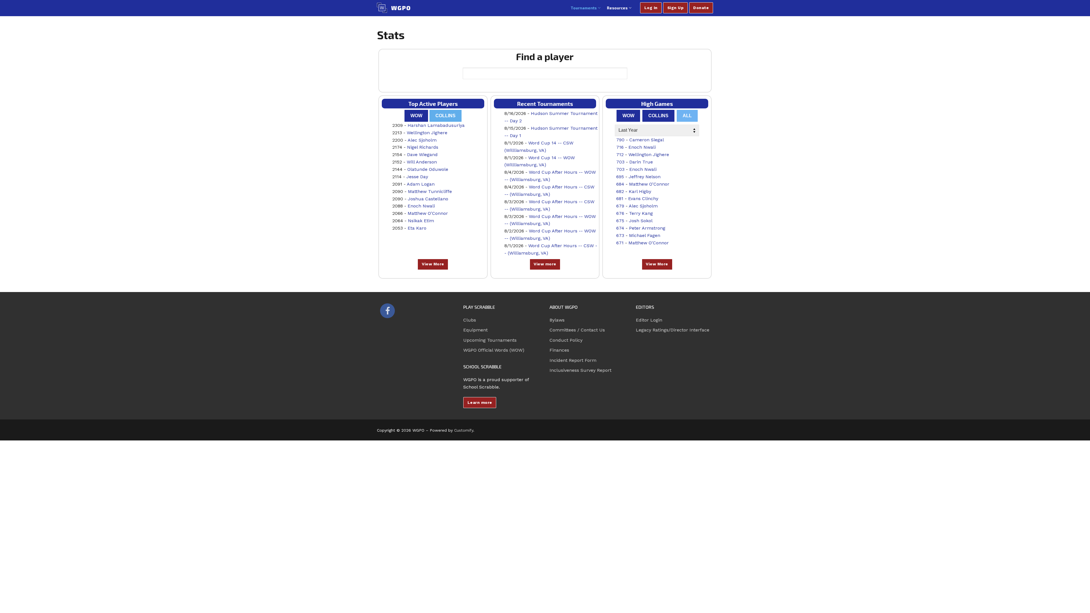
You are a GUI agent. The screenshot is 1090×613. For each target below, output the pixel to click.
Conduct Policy (566, 340)
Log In (651, 7)
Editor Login (649, 320)
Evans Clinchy (643, 198)
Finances (559, 350)
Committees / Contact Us (577, 330)
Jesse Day (417, 176)
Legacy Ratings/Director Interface (672, 330)
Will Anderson (422, 162)
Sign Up (675, 7)
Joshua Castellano (428, 198)
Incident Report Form (573, 360)
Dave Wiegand (422, 154)
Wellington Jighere (427, 132)
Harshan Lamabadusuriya (436, 125)
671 (620, 242)
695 (620, 176)
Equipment (475, 330)
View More (433, 264)
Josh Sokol (641, 220)
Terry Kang (641, 213)
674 (620, 228)
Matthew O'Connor (428, 213)
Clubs (469, 320)
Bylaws (557, 320)
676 (620, 213)
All (687, 115)
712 (620, 154)
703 (620, 162)
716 (620, 147)
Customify (463, 430)
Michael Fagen (644, 235)
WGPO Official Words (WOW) (493, 350)
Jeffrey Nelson (645, 176)
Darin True (641, 162)
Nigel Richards (422, 147)
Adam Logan (421, 184)
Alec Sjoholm (422, 140)
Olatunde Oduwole (427, 169)
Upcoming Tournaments (490, 340)
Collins (445, 115)
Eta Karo (417, 228)
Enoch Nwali (421, 206)
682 (620, 191)
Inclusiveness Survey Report (580, 370)
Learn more (480, 402)
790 (620, 139)
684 (620, 184)
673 (620, 235)
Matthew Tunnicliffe (430, 191)
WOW (416, 115)
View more (545, 264)
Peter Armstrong (647, 228)
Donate (701, 7)
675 (620, 220)
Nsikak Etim (421, 220)
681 (619, 198)
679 (620, 206)
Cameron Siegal (646, 139)
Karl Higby (640, 191)
